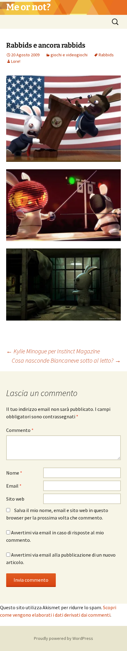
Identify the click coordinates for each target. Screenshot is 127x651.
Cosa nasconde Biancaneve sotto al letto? (66, 360)
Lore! (15, 61)
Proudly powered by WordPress (63, 638)
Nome (14, 473)
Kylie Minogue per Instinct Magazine (53, 351)
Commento (20, 430)
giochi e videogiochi (69, 55)
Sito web (15, 499)
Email (14, 486)
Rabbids (106, 55)
